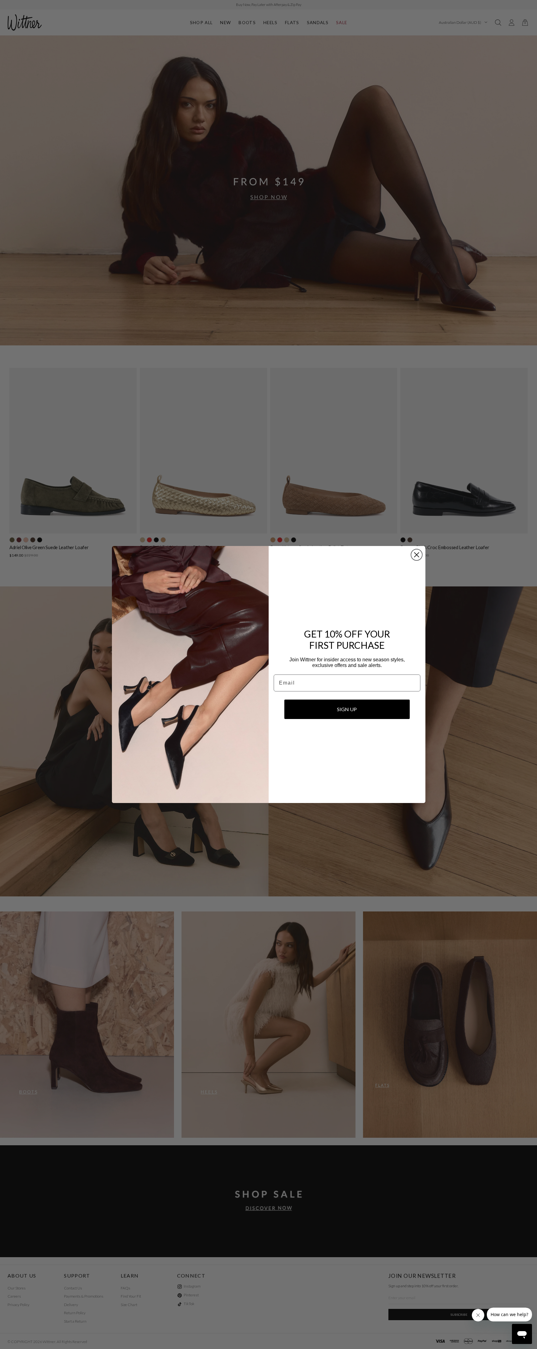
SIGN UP (347, 709)
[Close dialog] (416, 554)
